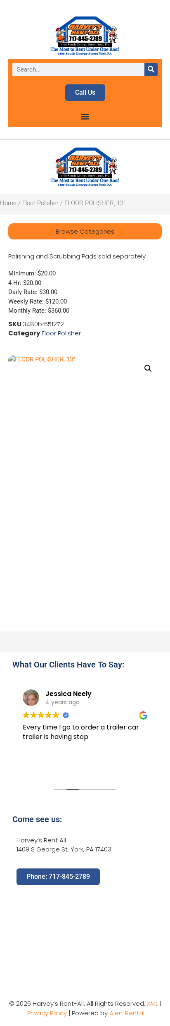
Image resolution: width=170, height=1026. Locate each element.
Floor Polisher (40, 203)
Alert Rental (126, 1013)
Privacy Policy (47, 1013)
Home (8, 203)
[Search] (151, 69)
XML (152, 1003)
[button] (85, 116)
